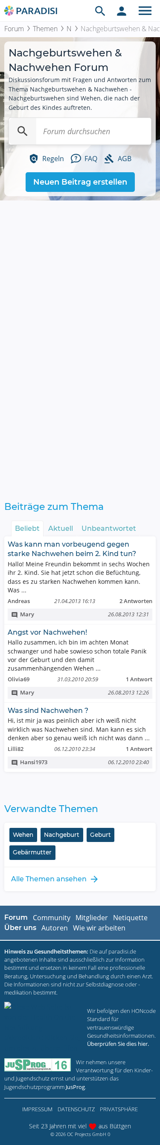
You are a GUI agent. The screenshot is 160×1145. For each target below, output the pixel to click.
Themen (45, 28)
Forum (14, 28)
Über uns (20, 928)
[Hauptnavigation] (145, 10)
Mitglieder (92, 917)
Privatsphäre (119, 1109)
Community (51, 917)
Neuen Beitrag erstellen (80, 182)
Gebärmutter (32, 852)
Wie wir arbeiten (99, 928)
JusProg (75, 1087)
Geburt (100, 834)
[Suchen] (22, 131)
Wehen (23, 834)
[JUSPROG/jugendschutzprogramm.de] (37, 1064)
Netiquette (130, 917)
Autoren (54, 928)
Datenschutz (76, 1109)
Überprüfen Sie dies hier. (118, 1044)
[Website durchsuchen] (100, 10)
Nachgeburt (61, 834)
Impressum (37, 1109)
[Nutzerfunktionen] (121, 10)
